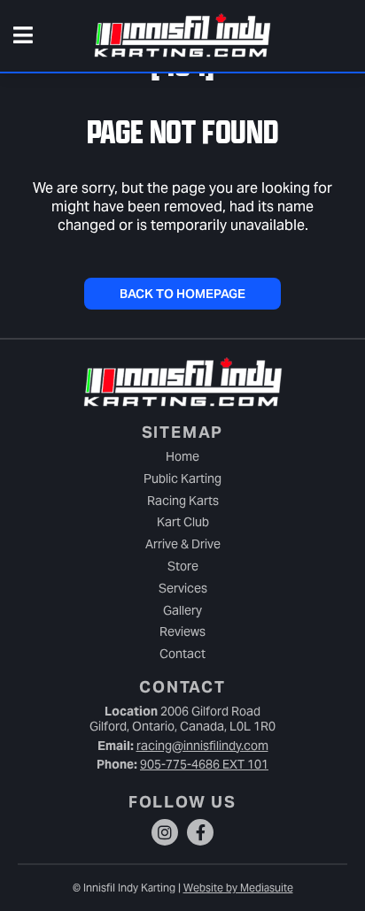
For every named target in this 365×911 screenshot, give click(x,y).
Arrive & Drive (183, 544)
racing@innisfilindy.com (202, 746)
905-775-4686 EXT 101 (204, 764)
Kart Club (183, 522)
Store (182, 566)
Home (182, 456)
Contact (182, 654)
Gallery (182, 610)
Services (183, 588)
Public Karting (182, 478)
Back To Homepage (182, 294)
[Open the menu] (23, 35)
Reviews (182, 631)
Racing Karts (183, 501)
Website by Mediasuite (238, 887)
